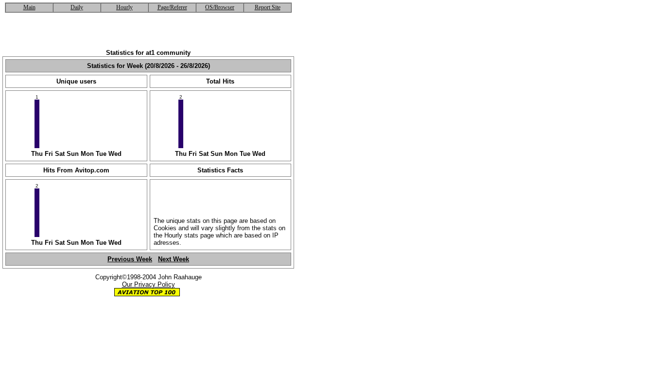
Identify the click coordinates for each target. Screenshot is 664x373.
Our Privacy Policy (148, 284)
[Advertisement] (148, 34)
